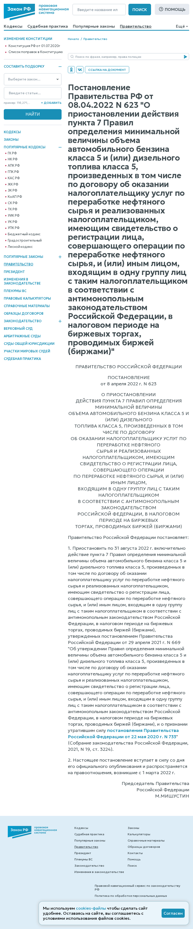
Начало (73, 39)
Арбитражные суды (22, 336)
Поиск (139, 9)
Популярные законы (94, 26)
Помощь (175, 9)
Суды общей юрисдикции (29, 344)
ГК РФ (12, 153)
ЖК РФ (13, 184)
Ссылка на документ (107, 70)
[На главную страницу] (36, 12)
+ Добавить (51, 103)
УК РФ (12, 222)
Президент (14, 272)
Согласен (173, 913)
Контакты (135, 853)
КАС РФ (14, 178)
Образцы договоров (23, 313)
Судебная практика (47, 26)
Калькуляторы (139, 834)
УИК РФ (13, 216)
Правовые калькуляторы (27, 298)
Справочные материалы (27, 306)
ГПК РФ (13, 172)
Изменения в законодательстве (22, 281)
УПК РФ (13, 228)
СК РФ (12, 203)
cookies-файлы (91, 908)
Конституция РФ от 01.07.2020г (34, 46)
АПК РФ (14, 166)
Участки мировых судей (27, 351)
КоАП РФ (15, 197)
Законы (11, 139)
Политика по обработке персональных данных (131, 896)
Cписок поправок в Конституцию (36, 52)
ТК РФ (12, 209)
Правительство (136, 26)
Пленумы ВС (15, 291)
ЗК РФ (12, 191)
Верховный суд (18, 329)
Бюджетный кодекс (24, 234)
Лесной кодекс (20, 247)
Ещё (180, 26)
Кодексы (13, 26)
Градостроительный (25, 241)
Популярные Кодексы (24, 147)
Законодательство (22, 321)
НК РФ (12, 159)
